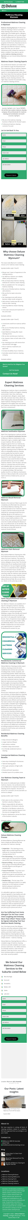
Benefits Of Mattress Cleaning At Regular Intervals (15, 1163)
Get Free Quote (8, 2)
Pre (4, 1106)
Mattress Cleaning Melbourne (11, 1176)
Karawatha (7, 983)
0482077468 (20, 2)
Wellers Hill (7, 987)
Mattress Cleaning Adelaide (10, 1181)
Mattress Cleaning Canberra (10, 1183)
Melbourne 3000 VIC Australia (11, 1141)
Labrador (6, 994)
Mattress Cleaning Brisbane (10, 1174)
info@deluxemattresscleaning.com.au (13, 1145)
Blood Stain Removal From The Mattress (15, 1158)
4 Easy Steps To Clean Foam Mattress (14, 1154)
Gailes (6, 990)
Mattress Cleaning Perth (9, 1179)
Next (23, 1106)
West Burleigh (8, 977)
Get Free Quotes (14, 370)
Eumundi (6, 980)
